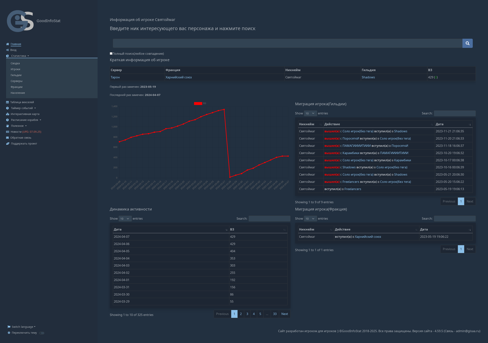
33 (275, 314)
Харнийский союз (179, 77)
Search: (427, 113)
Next (284, 314)
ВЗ (232, 229)
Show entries (311, 113)
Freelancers (351, 182)
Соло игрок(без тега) (358, 131)
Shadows (368, 77)
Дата (440, 124)
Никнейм (306, 124)
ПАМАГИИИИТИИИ (357, 146)
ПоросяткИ (351, 138)
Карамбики (351, 153)
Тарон (115, 77)
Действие (332, 124)
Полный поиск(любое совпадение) (138, 53)
